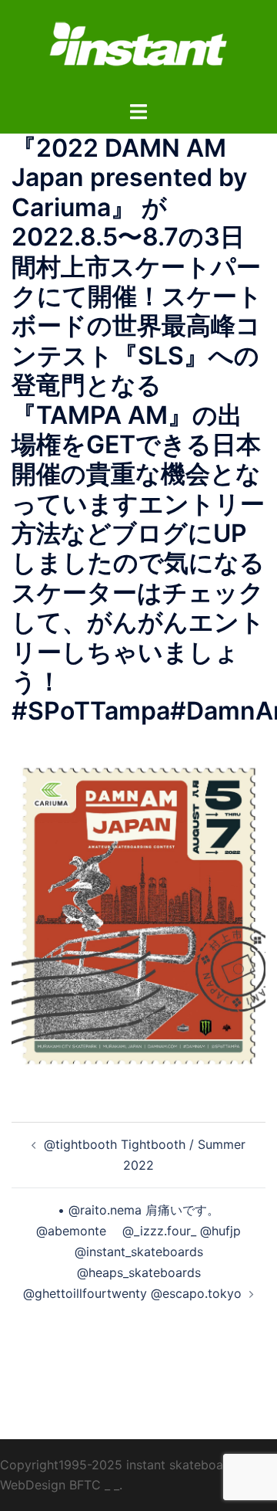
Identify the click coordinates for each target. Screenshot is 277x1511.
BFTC (85, 1484)
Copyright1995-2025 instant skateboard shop (134, 1464)
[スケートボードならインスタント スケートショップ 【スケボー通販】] (138, 48)
